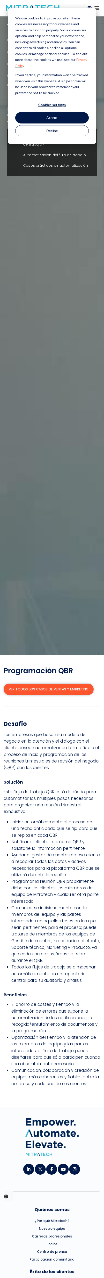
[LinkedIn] (28, 1168)
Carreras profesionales (52, 1236)
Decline (52, 131)
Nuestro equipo (52, 1228)
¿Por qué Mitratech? (52, 1221)
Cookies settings (52, 105)
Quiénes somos (52, 1209)
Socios (52, 1244)
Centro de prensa (52, 1251)
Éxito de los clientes (52, 1272)
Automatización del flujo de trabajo (54, 155)
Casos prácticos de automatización (55, 165)
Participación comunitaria (52, 1259)
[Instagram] (74, 1168)
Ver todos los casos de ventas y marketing (49, 689)
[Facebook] (51, 1168)
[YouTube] (63, 1168)
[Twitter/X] (40, 1168)
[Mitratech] (96, 7)
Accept (52, 117)
